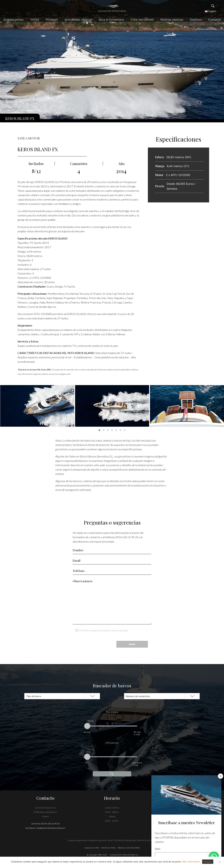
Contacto (214, 19)
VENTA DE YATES (108, 848)
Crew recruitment (142, 19)
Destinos (195, 19)
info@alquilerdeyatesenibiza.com (50, 828)
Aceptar (207, 861)
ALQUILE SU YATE (92, 848)
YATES (34, 19)
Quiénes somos (13, 19)
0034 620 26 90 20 (127, 537)
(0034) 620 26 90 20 (50, 823)
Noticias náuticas (171, 19)
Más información (191, 861)
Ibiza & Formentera (111, 19)
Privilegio (52, 19)
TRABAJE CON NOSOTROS (128, 848)
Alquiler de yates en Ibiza (112, 11)
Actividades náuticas (78, 19)
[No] (219, 862)
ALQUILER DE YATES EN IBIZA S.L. (124, 855)
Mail (157, 849)
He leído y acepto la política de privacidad (103, 630)
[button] (99, 430)
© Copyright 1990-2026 (96, 855)
